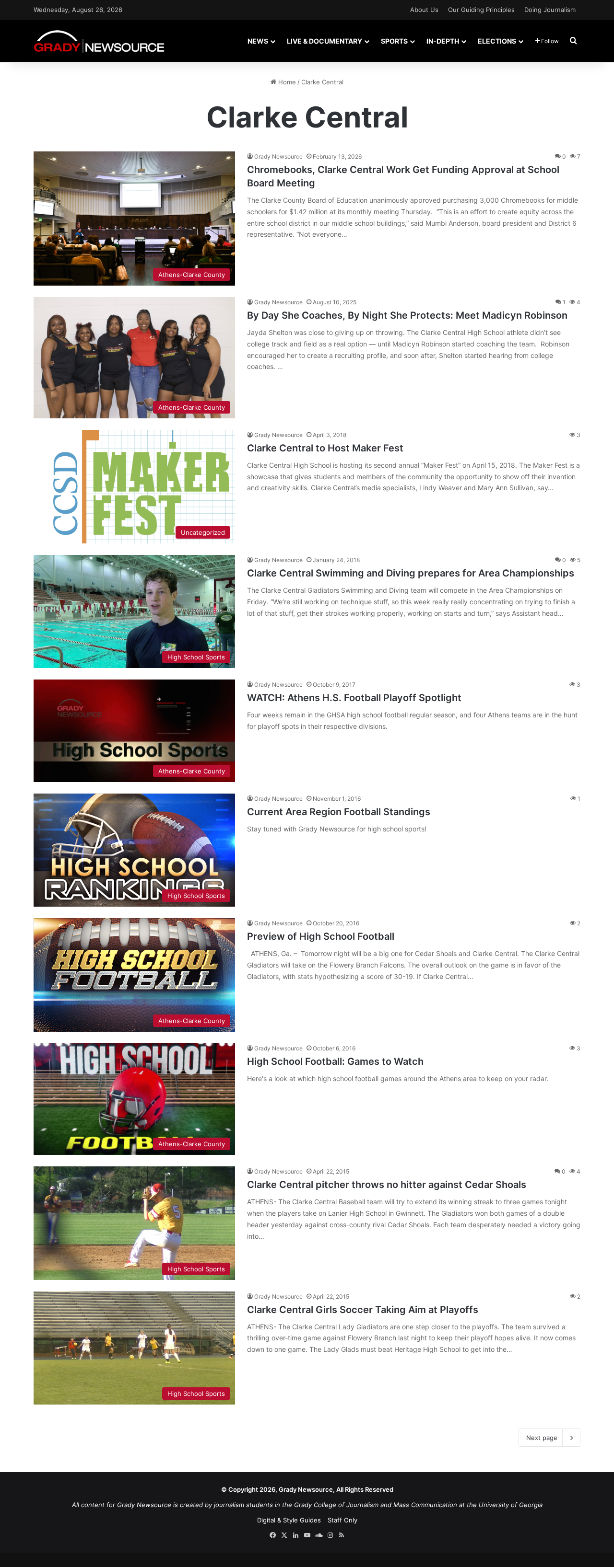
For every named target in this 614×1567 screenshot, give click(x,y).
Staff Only (342, 1520)
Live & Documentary (324, 41)
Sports (394, 41)
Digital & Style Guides (289, 1520)
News (258, 41)
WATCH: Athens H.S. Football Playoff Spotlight (354, 697)
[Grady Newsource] (99, 41)
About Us (424, 9)
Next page (541, 1437)
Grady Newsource (278, 156)
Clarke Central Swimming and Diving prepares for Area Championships (410, 573)
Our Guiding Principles (481, 9)
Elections (497, 41)
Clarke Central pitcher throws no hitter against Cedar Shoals (386, 1184)
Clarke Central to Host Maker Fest (325, 448)
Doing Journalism (550, 9)
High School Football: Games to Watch (335, 1061)
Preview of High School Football (320, 936)
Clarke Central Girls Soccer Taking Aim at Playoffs (362, 1309)
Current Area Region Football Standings (338, 812)
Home (286, 82)
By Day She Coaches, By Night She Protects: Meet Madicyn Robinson (407, 315)
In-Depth (442, 41)
